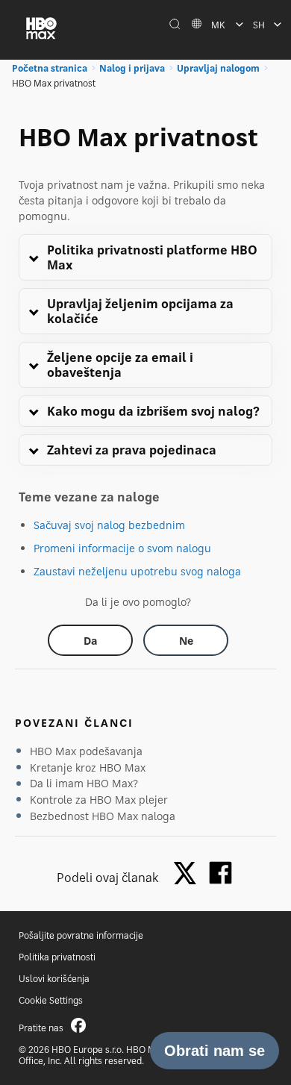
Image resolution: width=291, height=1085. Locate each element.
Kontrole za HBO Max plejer (99, 799)
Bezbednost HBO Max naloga (102, 816)
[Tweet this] (189, 874)
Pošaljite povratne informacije (81, 935)
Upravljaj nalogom (218, 68)
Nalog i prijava (132, 68)
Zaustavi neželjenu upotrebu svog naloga (137, 571)
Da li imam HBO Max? (84, 783)
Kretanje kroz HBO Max (88, 767)
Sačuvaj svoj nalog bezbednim (109, 525)
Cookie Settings (51, 1000)
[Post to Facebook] (220, 873)
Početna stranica (49, 68)
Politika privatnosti (57, 957)
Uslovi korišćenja (54, 978)
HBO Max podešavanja (86, 751)
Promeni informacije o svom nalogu (122, 548)
